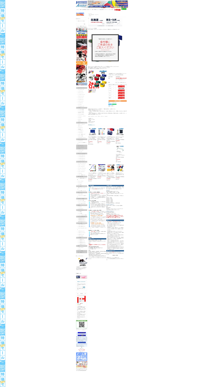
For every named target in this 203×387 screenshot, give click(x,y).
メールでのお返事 (109, 258)
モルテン (90, 15)
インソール (79, 104)
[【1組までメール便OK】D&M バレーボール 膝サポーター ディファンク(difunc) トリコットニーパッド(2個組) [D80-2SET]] (110, 170)
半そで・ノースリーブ (81, 124)
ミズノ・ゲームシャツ (81, 166)
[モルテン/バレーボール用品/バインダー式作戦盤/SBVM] (120, 134)
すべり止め (79, 184)
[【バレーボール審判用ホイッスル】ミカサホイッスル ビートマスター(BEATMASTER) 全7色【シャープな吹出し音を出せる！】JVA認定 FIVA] (92, 170)
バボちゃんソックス (81, 234)
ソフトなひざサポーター (81, 156)
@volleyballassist (83, 370)
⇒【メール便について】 (92, 248)
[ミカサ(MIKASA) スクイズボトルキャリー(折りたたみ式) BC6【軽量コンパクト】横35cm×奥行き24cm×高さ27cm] (110, 134)
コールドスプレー (80, 208)
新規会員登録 (102, 9)
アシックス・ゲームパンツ (82, 168)
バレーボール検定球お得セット (82, 216)
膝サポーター (85, 26)
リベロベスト (80, 173)
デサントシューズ (80, 92)
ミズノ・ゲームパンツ (81, 171)
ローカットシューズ (81, 96)
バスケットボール (80, 247)
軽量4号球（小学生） (81, 112)
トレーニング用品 (80, 250)
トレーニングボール (81, 114)
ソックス (79, 148)
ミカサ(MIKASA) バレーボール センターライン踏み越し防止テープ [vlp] (101, 174)
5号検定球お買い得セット (82, 218)
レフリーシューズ (80, 101)
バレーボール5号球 (81, 109)
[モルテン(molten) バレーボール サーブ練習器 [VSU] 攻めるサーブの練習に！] (101, 134)
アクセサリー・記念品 (81, 198)
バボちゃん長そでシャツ (81, 226)
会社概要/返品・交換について (86, 9)
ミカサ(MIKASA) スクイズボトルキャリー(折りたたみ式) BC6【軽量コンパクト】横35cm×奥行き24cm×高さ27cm (111, 138)
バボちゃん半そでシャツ (81, 224)
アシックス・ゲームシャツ (82, 163)
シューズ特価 (80, 213)
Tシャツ (78, 26)
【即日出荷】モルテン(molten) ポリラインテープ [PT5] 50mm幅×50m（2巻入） (120, 174)
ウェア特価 (79, 211)
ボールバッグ (80, 119)
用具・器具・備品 (91, 14)
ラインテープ (96, 14)
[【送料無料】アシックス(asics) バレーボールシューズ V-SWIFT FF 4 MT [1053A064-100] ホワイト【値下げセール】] (82, 265)
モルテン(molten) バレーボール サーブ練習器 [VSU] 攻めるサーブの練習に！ (101, 137)
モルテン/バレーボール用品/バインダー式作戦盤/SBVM (119, 137)
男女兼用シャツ (80, 129)
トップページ (90, 13)
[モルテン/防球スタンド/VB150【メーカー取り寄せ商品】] (120, 152)
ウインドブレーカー (80, 145)
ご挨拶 (80, 9)
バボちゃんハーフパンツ (81, 232)
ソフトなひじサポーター (81, 158)
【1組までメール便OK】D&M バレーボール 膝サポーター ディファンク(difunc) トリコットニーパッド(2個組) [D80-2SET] (111, 175)
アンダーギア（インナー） (82, 137)
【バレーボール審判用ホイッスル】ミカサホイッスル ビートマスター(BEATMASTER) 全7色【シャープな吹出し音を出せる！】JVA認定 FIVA (92, 175)
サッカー (79, 249)
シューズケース (80, 102)
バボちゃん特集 (80, 223)
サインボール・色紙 (81, 200)
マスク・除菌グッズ (80, 252)
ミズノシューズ (80, 91)
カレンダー (112, 257)
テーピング (79, 206)
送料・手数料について (95, 9)
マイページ (106, 9)
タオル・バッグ (80, 192)
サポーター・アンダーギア (81, 153)
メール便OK (79, 237)
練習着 (81, 26)
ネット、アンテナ (80, 181)
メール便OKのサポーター (81, 242)
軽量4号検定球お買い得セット (82, 221)
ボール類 (79, 107)
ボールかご (79, 117)
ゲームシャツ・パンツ (81, 161)
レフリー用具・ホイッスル (82, 190)
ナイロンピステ (80, 132)
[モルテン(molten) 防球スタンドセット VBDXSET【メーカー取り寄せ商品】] (92, 134)
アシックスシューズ (81, 89)
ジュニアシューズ (80, 99)
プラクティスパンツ (80, 139)
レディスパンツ (80, 140)
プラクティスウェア (80, 122)
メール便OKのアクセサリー (82, 244)
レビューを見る (110, 9)
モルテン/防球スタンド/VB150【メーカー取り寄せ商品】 (120, 155)
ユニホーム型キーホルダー (82, 203)
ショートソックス (80, 150)
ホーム (78, 9)
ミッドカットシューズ (81, 94)
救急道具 (79, 205)
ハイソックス (80, 151)
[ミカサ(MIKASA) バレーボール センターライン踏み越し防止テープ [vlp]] (101, 170)
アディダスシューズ (81, 106)
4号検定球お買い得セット (82, 219)
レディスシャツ (80, 127)
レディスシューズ (80, 97)
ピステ (85, 27)
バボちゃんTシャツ (80, 27)
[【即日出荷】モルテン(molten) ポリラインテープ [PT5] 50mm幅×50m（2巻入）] (120, 170)
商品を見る (108, 143)
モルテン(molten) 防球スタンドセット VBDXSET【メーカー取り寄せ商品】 (92, 137)
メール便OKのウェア (81, 239)
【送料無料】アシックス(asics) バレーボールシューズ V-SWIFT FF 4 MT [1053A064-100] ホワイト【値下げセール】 (81, 268)
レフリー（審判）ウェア (81, 134)
